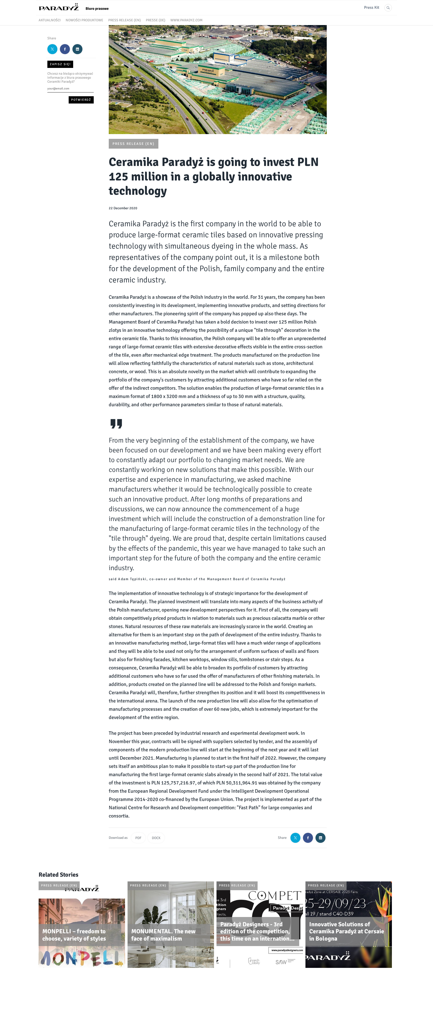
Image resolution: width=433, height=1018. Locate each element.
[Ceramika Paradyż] (76, 12)
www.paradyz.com (186, 20)
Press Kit (371, 7)
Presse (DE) (155, 20)
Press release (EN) (124, 20)
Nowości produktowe (84, 20)
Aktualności (50, 20)
